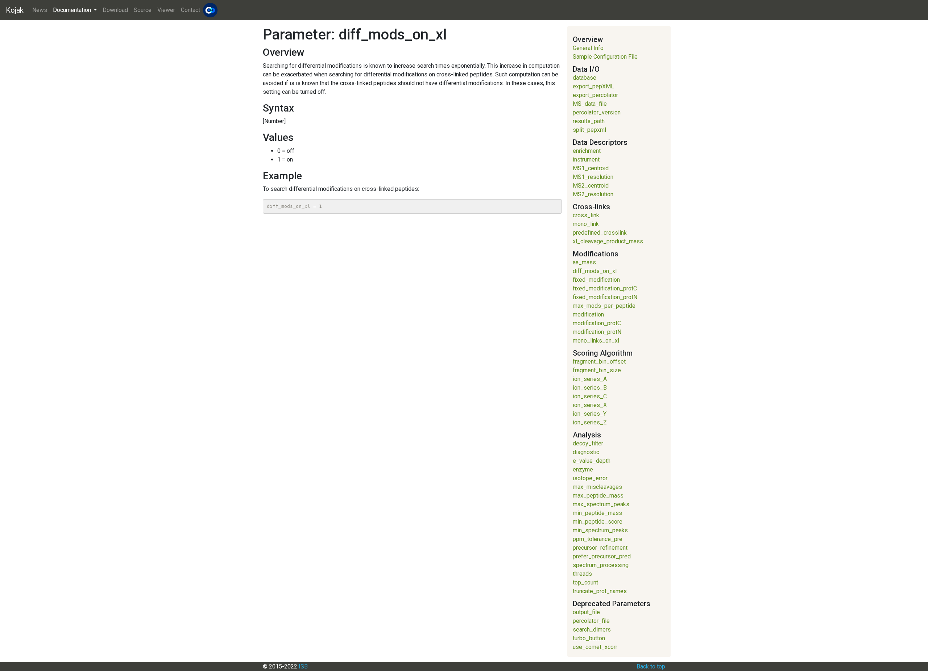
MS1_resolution (593, 176)
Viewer (166, 10)
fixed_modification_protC (605, 288)
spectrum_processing (601, 565)
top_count (585, 582)
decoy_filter (588, 443)
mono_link (586, 224)
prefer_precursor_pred (602, 556)
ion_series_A (590, 379)
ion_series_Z (590, 422)
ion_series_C (590, 396)
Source (143, 10)
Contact (190, 10)
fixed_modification (596, 279)
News (39, 10)
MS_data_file (590, 103)
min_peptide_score (597, 521)
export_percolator (595, 95)
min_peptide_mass (597, 512)
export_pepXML (593, 86)
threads (582, 573)
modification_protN (597, 331)
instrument (586, 159)
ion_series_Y (589, 413)
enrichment (587, 150)
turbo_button (589, 638)
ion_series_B (590, 387)
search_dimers (592, 629)
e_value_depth (591, 460)
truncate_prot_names (600, 591)
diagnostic (586, 452)
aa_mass (584, 262)
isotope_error (590, 478)
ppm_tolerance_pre (597, 539)
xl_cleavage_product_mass (608, 241)
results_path (589, 121)
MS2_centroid (591, 185)
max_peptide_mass (598, 495)
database (584, 77)
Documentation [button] (72, 10)
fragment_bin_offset (599, 361)
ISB (303, 666)
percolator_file (591, 620)
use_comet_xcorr (595, 646)
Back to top (651, 666)
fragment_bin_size (597, 370)
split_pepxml (589, 129)
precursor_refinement (600, 547)
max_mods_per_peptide (604, 305)
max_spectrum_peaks (601, 504)
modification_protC (597, 323)
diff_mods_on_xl (595, 271)
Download (115, 10)
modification (588, 314)
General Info (588, 48)
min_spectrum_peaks (600, 530)
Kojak (15, 10)
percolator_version (597, 112)
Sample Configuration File (605, 56)
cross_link (586, 215)
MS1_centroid (591, 168)
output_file (586, 612)
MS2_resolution (593, 194)
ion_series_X (590, 405)
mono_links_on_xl (596, 340)
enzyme (583, 469)
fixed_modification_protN (605, 297)
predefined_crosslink (600, 232)
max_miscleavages (597, 486)
